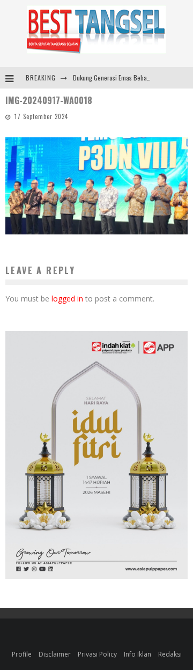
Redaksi (170, 654)
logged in (67, 298)
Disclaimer (55, 654)
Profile (22, 654)
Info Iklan (137, 654)
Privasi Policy (97, 654)
